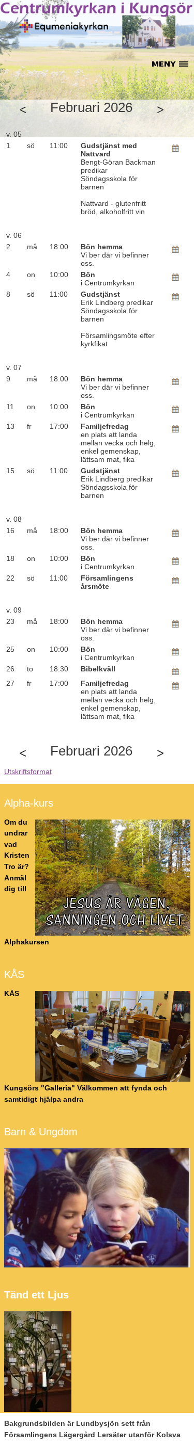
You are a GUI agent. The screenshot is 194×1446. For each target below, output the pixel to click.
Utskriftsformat (28, 771)
